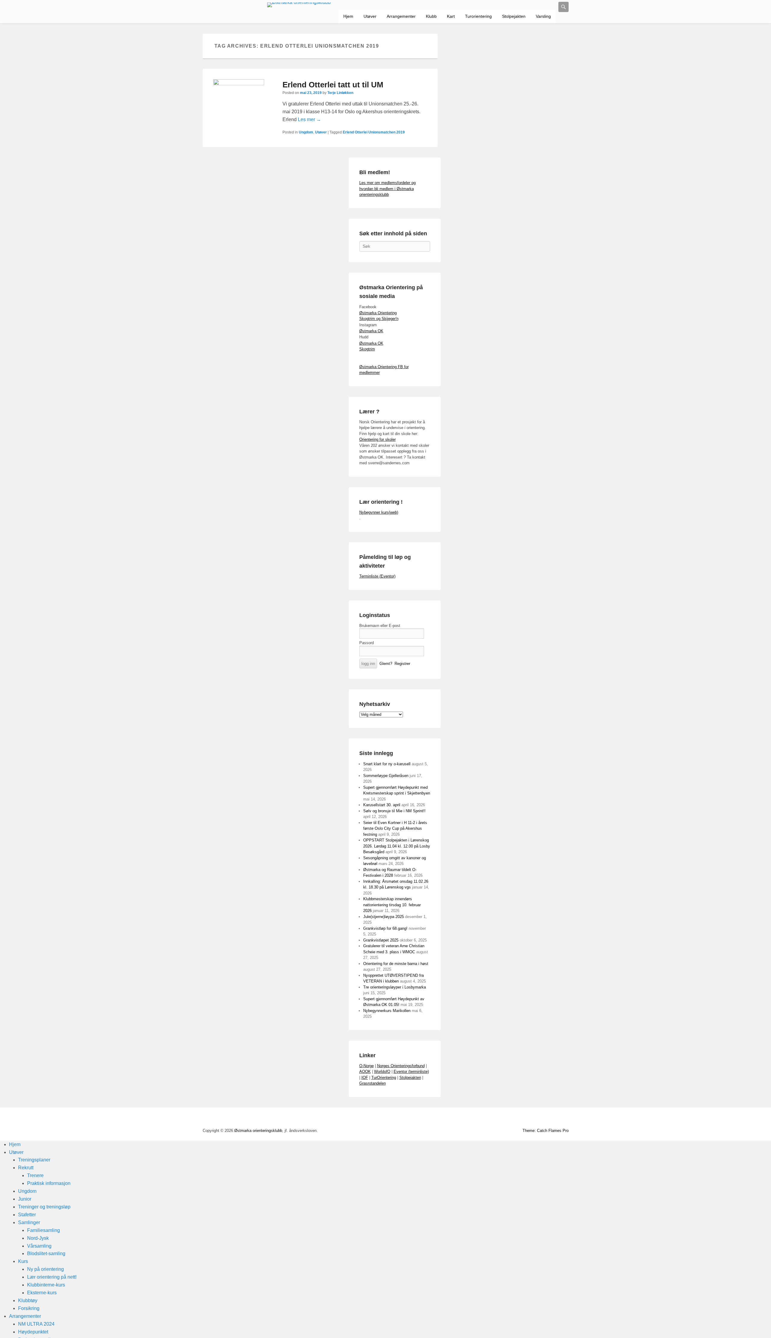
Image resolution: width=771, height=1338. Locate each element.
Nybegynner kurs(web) (378, 512)
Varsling (543, 16)
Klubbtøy (27, 1300)
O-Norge (366, 1066)
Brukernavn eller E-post (379, 625)
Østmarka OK (371, 331)
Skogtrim (367, 349)
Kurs (23, 1261)
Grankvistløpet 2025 (380, 940)
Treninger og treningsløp (44, 1206)
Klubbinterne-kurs (46, 1284)
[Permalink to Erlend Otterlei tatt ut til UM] (238, 104)
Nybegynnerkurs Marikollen (386, 1010)
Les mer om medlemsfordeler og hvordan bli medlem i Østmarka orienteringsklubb (387, 188)
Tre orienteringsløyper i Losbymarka (394, 987)
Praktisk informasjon (48, 1183)
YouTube (510, 1119)
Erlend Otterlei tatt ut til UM (332, 84)
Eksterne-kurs (42, 1292)
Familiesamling (43, 1230)
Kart (451, 16)
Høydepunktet (33, 1331)
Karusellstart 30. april (381, 805)
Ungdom (306, 132)
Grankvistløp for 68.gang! (385, 928)
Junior (24, 1199)
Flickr (524, 1119)
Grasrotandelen (372, 1083)
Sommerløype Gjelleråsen (385, 775)
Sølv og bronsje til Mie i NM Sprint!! (394, 811)
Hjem (348, 16)
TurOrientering (383, 1077)
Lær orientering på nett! (51, 1277)
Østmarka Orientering (378, 313)
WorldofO (382, 1071)
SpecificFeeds (563, 1119)
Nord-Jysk (38, 1238)
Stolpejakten (514, 16)
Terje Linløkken (340, 93)
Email (550, 1119)
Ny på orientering (45, 1269)
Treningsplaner (34, 1159)
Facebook (497, 1119)
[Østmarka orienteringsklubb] (299, 5)
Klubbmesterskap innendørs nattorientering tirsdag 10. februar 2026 (392, 905)
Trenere (35, 1175)
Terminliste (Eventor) (377, 576)
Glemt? (385, 663)
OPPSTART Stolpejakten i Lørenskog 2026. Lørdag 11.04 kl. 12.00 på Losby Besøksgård (396, 846)
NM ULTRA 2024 (36, 1324)
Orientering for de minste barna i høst (395, 963)
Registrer (402, 663)
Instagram (537, 1119)
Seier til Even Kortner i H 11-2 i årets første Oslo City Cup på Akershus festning (395, 828)
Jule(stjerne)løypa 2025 (383, 916)
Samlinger (29, 1222)
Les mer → (309, 119)
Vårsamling (39, 1246)
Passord (366, 643)
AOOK (365, 1071)
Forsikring (28, 1308)
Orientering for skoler (377, 439)
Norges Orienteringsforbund (401, 1066)
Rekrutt (25, 1167)
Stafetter (27, 1214)
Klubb (431, 16)
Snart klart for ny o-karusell (386, 764)
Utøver (370, 16)
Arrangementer (401, 16)
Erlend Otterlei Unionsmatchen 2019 (374, 132)
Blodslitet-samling (46, 1253)
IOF (364, 1077)
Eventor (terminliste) (411, 1071)
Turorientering (478, 16)
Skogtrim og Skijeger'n (378, 318)
